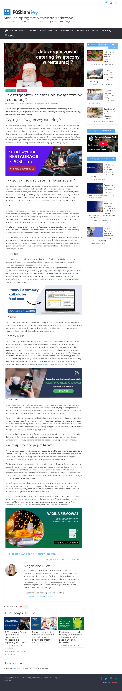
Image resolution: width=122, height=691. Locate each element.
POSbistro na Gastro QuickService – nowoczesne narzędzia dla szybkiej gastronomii (16, 637)
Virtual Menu (30, 356)
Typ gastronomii (63, 31)
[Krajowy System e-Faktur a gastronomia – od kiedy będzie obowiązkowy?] (95, 228)
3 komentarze (108, 84)
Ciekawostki (16, 31)
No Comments (108, 64)
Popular (93, 44)
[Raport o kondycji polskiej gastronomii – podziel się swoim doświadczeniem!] (44, 618)
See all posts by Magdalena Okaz (39, 596)
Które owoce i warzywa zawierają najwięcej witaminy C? (109, 56)
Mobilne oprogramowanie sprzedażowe (38, 18)
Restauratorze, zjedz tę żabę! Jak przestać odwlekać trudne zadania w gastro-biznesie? (70, 637)
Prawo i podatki (100, 31)
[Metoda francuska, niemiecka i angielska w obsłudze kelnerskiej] (95, 69)
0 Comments (53, 103)
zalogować (18, 668)
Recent (103, 44)
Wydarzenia (45, 31)
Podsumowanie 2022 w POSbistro (63, 559)
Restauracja (22, 91)
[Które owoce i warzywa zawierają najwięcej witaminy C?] (95, 50)
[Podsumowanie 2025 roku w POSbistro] (95, 184)
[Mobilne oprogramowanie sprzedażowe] (6, 30)
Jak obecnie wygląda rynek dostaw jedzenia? (30, 554)
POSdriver (51, 429)
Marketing (31, 31)
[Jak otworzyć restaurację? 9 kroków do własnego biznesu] (95, 107)
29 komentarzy (108, 121)
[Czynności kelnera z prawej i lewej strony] (95, 89)
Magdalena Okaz (27, 103)
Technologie (82, 31)
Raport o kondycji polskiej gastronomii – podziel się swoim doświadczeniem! (44, 636)
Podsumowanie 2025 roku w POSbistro (110, 187)
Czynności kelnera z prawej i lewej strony (109, 94)
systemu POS (44, 364)
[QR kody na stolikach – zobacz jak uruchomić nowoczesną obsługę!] (95, 164)
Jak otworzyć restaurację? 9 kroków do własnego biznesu (109, 113)
